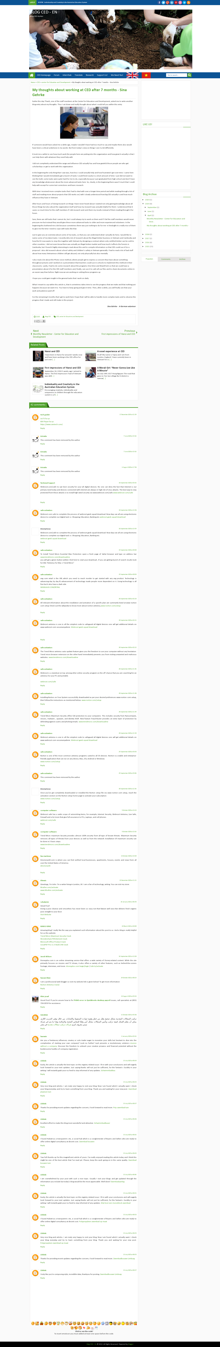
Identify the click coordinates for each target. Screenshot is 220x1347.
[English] (132, 75)
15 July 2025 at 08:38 (129, 1119)
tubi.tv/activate (97, 966)
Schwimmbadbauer (102, 1123)
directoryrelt (45, 866)
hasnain (43, 1036)
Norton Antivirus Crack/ (50, 985)
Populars (149, 259)
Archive (182, 259)
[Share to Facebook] (44, 321)
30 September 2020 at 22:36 (127, 789)
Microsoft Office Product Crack (53, 942)
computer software (48, 810)
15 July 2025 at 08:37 (129, 1103)
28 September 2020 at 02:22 (127, 647)
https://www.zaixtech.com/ (51, 424)
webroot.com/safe (48, 682)
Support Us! (102, 75)
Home (31, 75)
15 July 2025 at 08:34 (129, 1061)
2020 (147, 200)
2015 (147, 247)
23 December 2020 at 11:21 (128, 880)
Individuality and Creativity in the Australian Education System (65, 2)
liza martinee (45, 856)
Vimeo (184, 2)
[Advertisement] (166, 100)
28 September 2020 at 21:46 (127, 669)
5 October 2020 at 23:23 (129, 810)
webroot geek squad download (113, 517)
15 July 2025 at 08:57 (129, 1270)
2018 (147, 234)
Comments (165, 259)
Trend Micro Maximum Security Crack (55, 936)
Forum (56, 75)
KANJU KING (45, 926)
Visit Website (45, 915)
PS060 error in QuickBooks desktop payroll (92, 1000)
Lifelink (43, 1061)
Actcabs (43, 436)
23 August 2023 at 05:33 (128, 996)
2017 (147, 238)
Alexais (43, 881)
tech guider (45, 415)
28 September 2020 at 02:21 (127, 620)
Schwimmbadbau (108, 1071)
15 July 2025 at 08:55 (129, 1233)
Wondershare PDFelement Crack (53, 939)
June (150, 211)
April (150, 215)
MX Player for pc (47, 422)
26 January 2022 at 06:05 (128, 902)
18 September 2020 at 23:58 (127, 510)
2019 (147, 204)
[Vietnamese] (146, 75)
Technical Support (47, 483)
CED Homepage (44, 75)
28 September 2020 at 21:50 (127, 733)
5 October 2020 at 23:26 (129, 832)
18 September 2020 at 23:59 (127, 529)
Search (190, 75)
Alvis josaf (44, 996)
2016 (147, 242)
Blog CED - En (43, 12)
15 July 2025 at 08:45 (129, 1153)
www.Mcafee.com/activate (51, 890)
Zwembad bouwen (86, 1142)
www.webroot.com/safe (123, 493)
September (152, 207)
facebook (159, 2)
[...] (53, 360)
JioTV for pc (45, 419)
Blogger (130, 1344)
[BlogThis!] (38, 321)
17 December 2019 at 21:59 (128, 414)
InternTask (67, 75)
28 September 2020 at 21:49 (127, 712)
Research (90, 75)
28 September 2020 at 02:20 (127, 599)
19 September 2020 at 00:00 (127, 550)
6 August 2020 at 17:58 (129, 467)
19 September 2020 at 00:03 (127, 574)
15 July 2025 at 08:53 (129, 1215)
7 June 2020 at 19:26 (130, 436)
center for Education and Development (72, 316)
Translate (79, 75)
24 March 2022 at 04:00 (129, 926)
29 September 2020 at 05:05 (127, 752)
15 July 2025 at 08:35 (129, 1082)
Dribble (180, 2)
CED (57, 316)
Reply (42, 428)
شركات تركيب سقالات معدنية (59, 1025)
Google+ (167, 2)
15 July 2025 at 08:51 (129, 1193)
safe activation (46, 510)
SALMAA (44, 1015)
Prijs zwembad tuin (121, 1108)
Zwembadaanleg (117, 1182)
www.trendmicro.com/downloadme (55, 557)
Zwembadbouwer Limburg (124, 1259)
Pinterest (176, 2)
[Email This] (35, 321)
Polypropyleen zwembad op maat (93, 1222)
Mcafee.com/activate (49, 887)
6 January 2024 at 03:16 (129, 1036)
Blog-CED (48, 316)
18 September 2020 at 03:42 (127, 483)
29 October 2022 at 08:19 (128, 978)
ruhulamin (44, 902)
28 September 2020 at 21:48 (127, 693)
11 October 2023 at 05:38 (128, 1015)
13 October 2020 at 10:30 (128, 856)
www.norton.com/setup (111, 606)
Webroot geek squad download (84, 627)
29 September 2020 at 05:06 (127, 773)
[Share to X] (41, 321)
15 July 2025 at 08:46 (129, 1175)
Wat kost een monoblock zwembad (116, 1203)
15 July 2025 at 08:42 (129, 1135)
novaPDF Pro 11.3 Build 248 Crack (54, 945)
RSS (188, 2)
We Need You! (117, 75)
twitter (163, 2)
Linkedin (172, 2)
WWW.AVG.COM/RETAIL (50, 587)
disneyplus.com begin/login (77, 966)
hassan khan (45, 978)
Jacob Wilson (45, 957)
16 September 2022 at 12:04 (127, 956)
